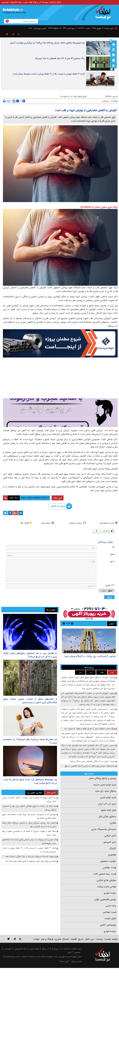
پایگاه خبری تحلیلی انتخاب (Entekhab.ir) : (98, 207)
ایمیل (112, 554)
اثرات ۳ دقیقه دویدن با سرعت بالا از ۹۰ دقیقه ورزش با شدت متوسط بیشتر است (49, 74)
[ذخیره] (14, 101)
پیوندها (45, 2)
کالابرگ (112, 848)
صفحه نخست (111, 939)
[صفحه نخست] (113, 44)
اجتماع (65, 939)
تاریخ (80, 939)
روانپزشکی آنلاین (108, 925)
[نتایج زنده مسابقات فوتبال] (113, 65)
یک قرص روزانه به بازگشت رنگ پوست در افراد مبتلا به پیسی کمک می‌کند (29, 799)
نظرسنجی (5, 2)
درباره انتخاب (76, 948)
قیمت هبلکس (109, 867)
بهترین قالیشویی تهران (105, 899)
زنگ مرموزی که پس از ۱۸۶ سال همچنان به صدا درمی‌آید (60, 58)
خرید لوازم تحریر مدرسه (104, 785)
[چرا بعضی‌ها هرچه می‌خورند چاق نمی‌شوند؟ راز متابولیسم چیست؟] (30, 721)
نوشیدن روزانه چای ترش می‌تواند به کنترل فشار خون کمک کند (30, 861)
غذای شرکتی (110, 836)
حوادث (36, 939)
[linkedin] (20, 513)
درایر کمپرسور (110, 842)
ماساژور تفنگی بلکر (107, 816)
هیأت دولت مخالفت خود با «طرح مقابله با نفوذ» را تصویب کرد (89, 728)
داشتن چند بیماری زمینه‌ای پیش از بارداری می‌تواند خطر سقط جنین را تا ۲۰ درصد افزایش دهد (29, 824)
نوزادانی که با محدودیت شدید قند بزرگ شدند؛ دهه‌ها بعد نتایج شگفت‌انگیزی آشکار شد (29, 816)
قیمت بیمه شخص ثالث (104, 874)
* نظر (112, 561)
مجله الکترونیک (16, 2)
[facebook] (10, 513)
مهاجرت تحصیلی (108, 861)
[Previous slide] (72, 623)
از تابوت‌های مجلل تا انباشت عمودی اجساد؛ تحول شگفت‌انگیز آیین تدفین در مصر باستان (30, 700)
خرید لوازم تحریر (108, 797)
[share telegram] (13, 34)
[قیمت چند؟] (113, 49)
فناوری (58, 939)
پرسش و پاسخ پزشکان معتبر (102, 778)
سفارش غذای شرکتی (106, 880)
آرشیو (70, 952)
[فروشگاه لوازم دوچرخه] (60, 378)
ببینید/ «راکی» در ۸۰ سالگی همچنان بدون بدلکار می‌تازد (92, 761)
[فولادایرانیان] (60, 343)
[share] (7, 34)
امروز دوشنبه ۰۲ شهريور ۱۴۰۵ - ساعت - (95, 28)
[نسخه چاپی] (4, 101)
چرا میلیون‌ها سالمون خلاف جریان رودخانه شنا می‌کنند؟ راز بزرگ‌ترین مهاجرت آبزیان (47, 42)
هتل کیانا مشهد (108, 810)
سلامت (114, 101)
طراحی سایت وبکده (106, 887)
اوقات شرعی (28, 2)
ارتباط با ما (64, 948)
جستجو (77, 952)
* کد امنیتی (110, 585)
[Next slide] (64, 623)
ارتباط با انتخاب (55, 2)
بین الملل (89, 939)
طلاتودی (112, 855)
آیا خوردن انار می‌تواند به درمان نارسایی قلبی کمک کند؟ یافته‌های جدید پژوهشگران (29, 841)
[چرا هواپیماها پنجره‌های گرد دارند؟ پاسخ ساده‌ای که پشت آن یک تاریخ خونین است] (30, 761)
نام (113, 547)
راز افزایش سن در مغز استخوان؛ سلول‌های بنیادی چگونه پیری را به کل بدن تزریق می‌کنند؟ (30, 654)
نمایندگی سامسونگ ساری (103, 829)
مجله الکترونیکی (20, 948)
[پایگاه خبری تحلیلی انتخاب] (104, 14)
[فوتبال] (113, 54)
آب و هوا (37, 2)
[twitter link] (8, 939)
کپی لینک (57, 498)
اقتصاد (74, 939)
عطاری (113, 823)
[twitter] (5, 513)
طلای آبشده (110, 918)
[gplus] (15, 513)
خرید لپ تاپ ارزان (107, 804)
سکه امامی (111, 906)
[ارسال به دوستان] (8, 101)
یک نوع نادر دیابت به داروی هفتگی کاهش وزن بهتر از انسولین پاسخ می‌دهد (29, 807)
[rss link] (20, 939)
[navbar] (116, 28)
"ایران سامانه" (64, 961)
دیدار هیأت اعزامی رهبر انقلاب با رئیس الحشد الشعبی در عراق (90, 766)
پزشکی (105, 101)
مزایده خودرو (110, 893)
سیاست (99, 939)
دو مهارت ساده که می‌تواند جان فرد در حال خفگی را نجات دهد (31, 856)
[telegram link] (14, 939)
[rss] (19, 34)
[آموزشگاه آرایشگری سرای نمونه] (60, 412)
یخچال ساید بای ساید (105, 791)
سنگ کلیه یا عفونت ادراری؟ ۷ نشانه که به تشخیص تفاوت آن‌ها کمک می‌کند (29, 833)
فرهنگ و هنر (47, 939)
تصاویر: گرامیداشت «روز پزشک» (100, 656)
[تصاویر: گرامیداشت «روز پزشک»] (89, 640)
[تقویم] (113, 60)
